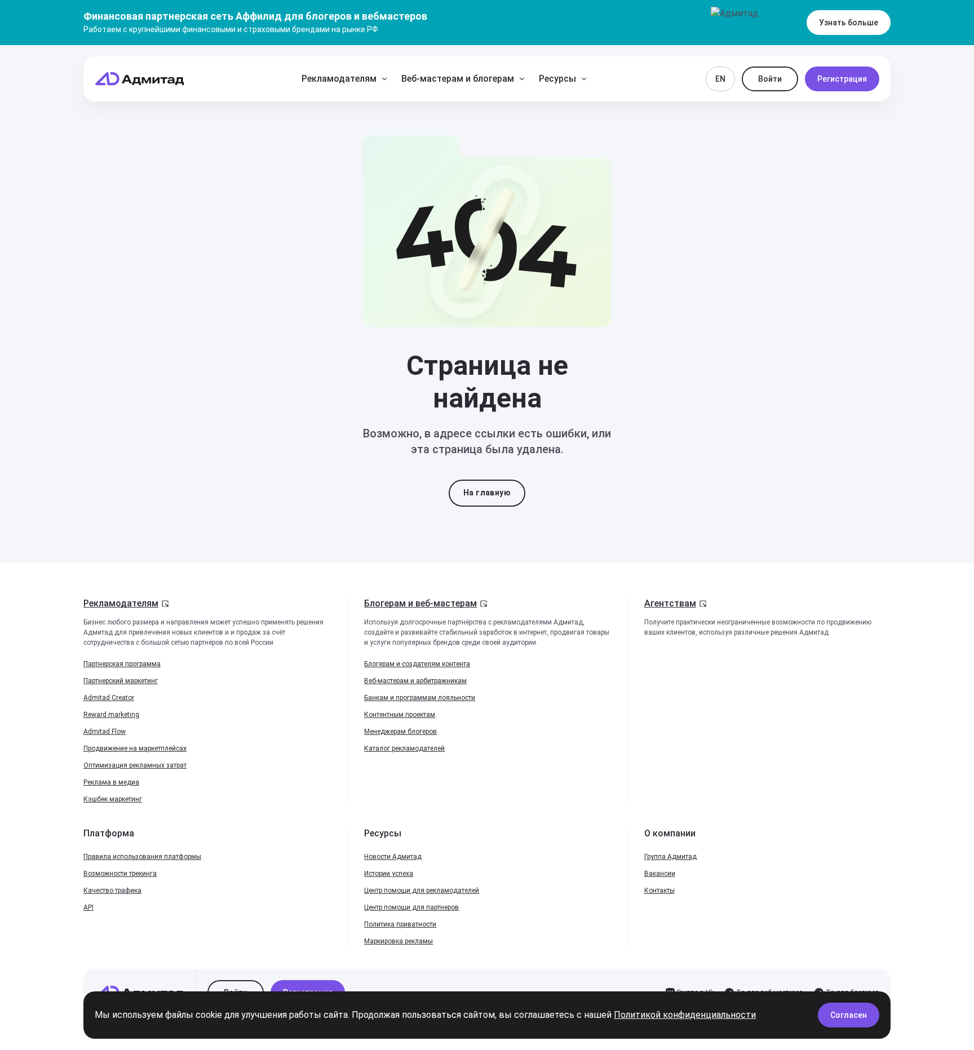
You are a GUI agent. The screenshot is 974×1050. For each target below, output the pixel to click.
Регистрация (842, 78)
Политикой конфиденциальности (685, 1014)
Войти (770, 78)
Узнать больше (848, 22)
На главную (487, 492)
